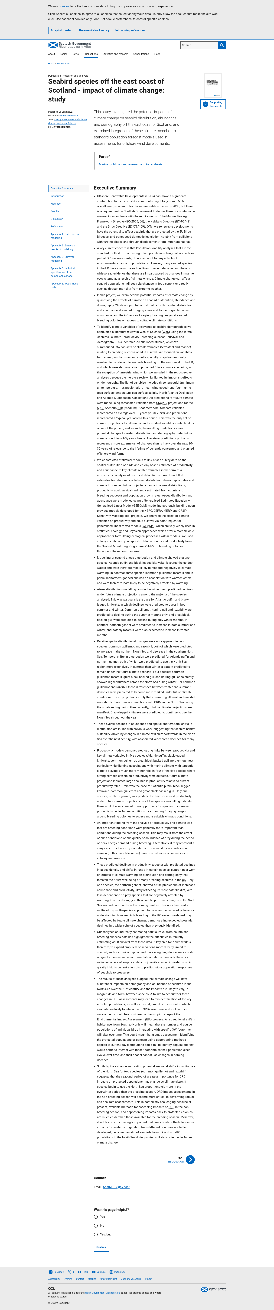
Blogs (157, 54)
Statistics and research (115, 54)
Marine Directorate (69, 115)
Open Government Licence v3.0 (102, 1292)
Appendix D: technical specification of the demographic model (63, 272)
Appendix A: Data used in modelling (65, 236)
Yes (102, 1217)
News (75, 54)
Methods (56, 203)
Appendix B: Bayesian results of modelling (63, 247)
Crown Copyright (108, 1279)
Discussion (57, 218)
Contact (80, 1279)
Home (51, 63)
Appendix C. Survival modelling (62, 258)
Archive (68, 1279)
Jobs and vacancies (131, 1279)
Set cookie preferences (129, 30)
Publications (91, 54)
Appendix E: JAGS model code (64, 285)
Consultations (141, 54)
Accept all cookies (61, 30)
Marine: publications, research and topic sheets (131, 164)
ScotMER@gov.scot (116, 1187)
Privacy (148, 1279)
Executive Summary (62, 188)
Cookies (92, 1279)
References (57, 226)
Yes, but (105, 1234)
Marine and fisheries (66, 123)
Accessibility (54, 1279)
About (51, 54)
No (102, 1225)
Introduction (57, 196)
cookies (64, 6)
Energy (57, 119)
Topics (63, 54)
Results (55, 211)
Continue (101, 1247)
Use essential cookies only (94, 30)
